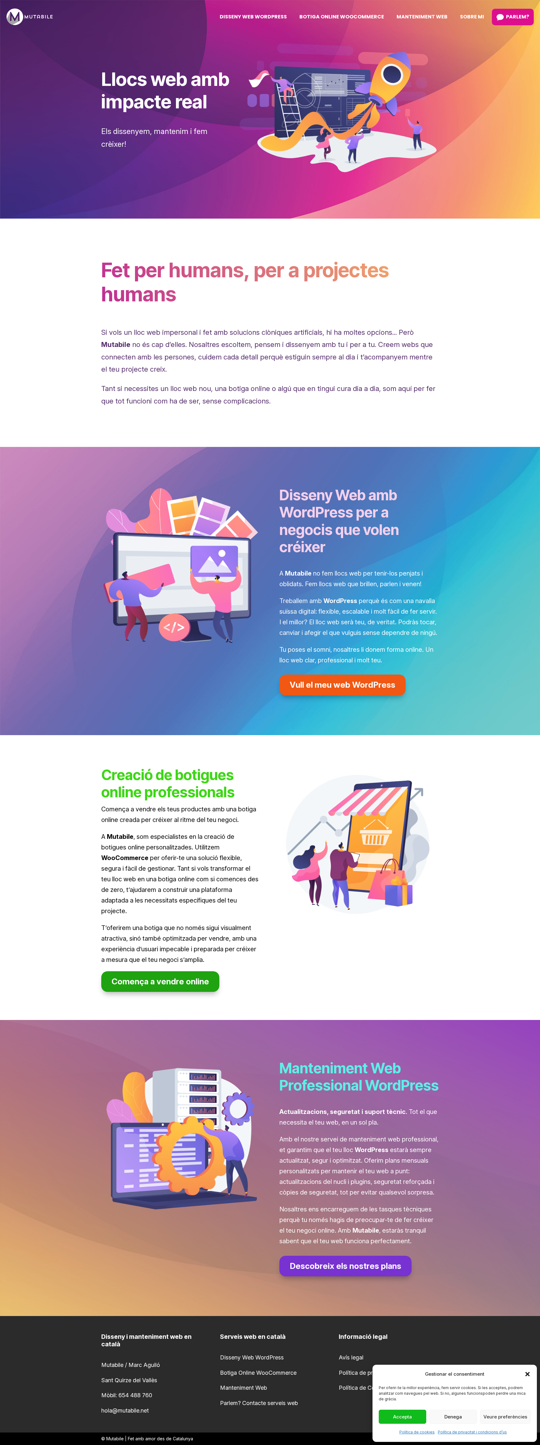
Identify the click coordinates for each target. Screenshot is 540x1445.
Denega (453, 1417)
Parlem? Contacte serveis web (259, 1403)
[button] (527, 1374)
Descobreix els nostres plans (345, 1266)
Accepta (402, 1417)
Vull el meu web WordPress (342, 685)
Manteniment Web (243, 1387)
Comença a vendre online (160, 981)
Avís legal (351, 1357)
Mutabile (115, 1438)
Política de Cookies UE (368, 1387)
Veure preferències (505, 1417)
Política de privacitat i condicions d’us (472, 1432)
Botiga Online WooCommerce (258, 1372)
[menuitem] (253, 17)
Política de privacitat (365, 1372)
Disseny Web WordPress (252, 1357)
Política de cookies (417, 1432)
